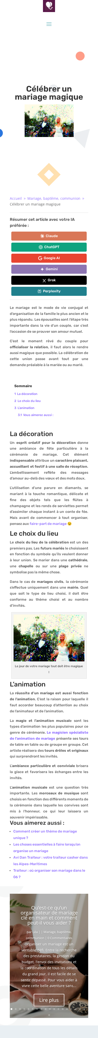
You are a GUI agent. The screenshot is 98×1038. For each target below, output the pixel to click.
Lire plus (49, 1000)
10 (50, 1009)
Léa (35, 932)
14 (67, 1009)
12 (58, 1009)
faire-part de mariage (48, 524)
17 (80, 1009)
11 (54, 1009)
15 (71, 1009)
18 (84, 1009)
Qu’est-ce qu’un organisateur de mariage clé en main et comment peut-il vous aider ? (49, 915)
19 (49, 1015)
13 (63, 1009)
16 (75, 1009)
